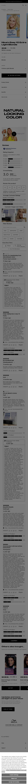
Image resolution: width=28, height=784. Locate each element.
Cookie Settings (14, 774)
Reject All (14, 778)
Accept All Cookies (14, 782)
